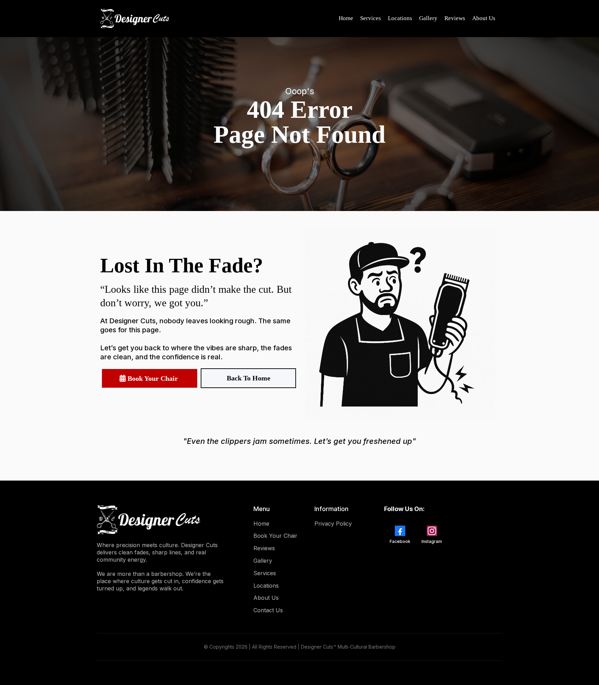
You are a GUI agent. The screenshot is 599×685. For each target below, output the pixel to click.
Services (370, 18)
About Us (483, 18)
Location (264, 585)
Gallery (428, 18)
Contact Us (268, 610)
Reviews (454, 18)
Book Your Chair (275, 535)
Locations (400, 18)
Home (346, 18)
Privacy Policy (333, 523)
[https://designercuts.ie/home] (135, 18)
